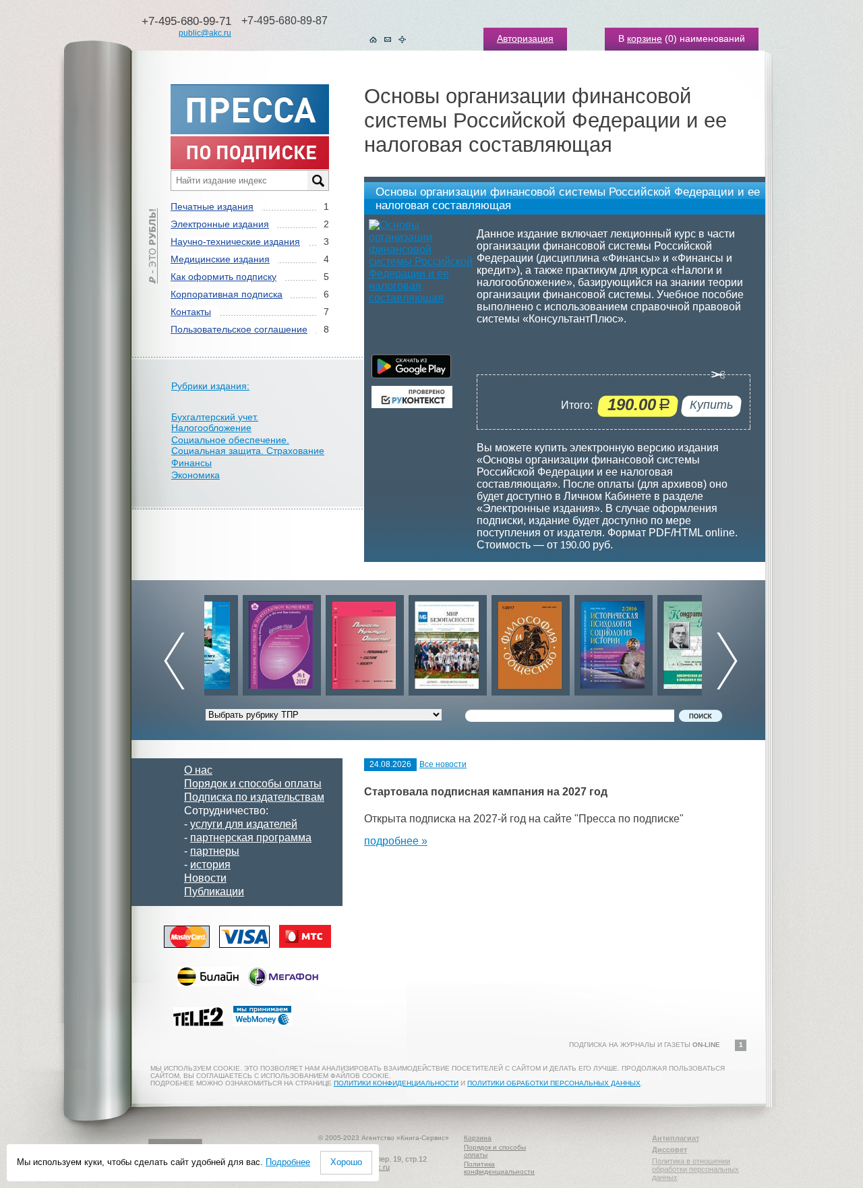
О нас (198, 770)
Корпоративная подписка (226, 294)
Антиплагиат (675, 1138)
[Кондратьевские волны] (658, 642)
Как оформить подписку (223, 276)
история (210, 864)
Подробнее (288, 1162)
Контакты (191, 311)
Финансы (191, 462)
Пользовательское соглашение (239, 329)
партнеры (214, 851)
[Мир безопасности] (409, 642)
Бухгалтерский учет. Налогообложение (214, 422)
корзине (644, 38)
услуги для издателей (243, 824)
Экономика (195, 475)
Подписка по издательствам (254, 797)
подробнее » (395, 841)
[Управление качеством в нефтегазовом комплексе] (243, 642)
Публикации (214, 891)
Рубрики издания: (210, 385)
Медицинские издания (220, 259)
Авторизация (525, 38)
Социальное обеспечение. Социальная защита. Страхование (247, 445)
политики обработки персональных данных (554, 1083)
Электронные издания (220, 224)
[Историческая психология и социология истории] (575, 642)
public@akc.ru (205, 33)
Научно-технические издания (235, 241)
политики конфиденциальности (396, 1083)
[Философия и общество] (492, 642)
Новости (205, 878)
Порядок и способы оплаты (253, 783)
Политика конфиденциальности (499, 1167)
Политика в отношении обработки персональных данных (695, 1169)
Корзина (478, 1137)
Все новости (443, 764)
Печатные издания (212, 206)
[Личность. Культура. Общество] (326, 642)
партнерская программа (250, 837)
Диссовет (669, 1149)
